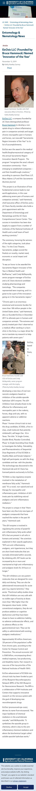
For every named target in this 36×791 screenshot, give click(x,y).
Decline (9, 787)
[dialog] (18, 777)
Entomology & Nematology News (21, 22)
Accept (25, 787)
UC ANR (5, 22)
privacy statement (19, 781)
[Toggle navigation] (4, 3)
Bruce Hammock (9, 125)
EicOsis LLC (7, 118)
